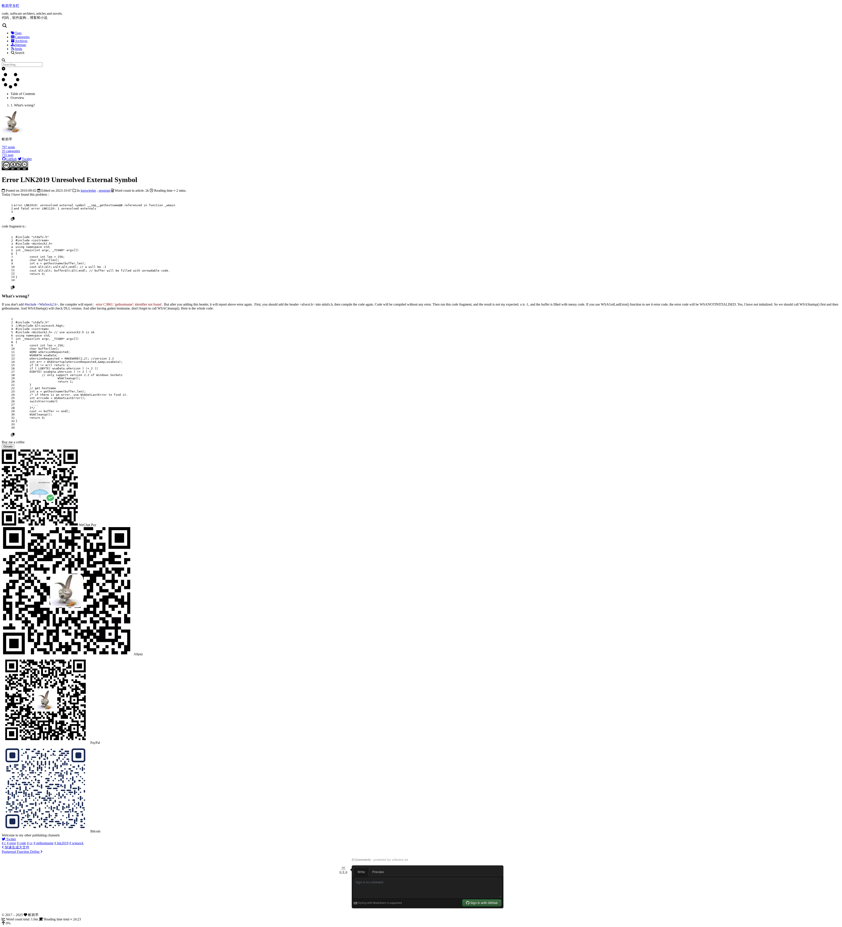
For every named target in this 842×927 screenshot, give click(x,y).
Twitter (27, 159)
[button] (421, 26)
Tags (18, 33)
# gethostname (44, 843)
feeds (18, 49)
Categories (22, 37)
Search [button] (19, 53)
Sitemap (20, 45)
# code (21, 843)
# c (4, 843)
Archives (21, 41)
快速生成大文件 (16, 847)
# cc (30, 843)
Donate (8, 446)
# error (11, 843)
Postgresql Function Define (21, 852)
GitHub (11, 159)
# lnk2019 (61, 843)
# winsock (76, 843)
